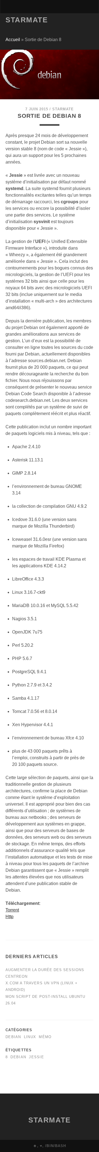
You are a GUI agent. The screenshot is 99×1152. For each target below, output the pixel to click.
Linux (30, 1037)
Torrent (12, 910)
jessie (36, 1057)
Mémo (45, 1037)
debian (18, 1057)
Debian (13, 1037)
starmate (63, 109)
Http (9, 916)
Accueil (13, 39)
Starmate (27, 20)
